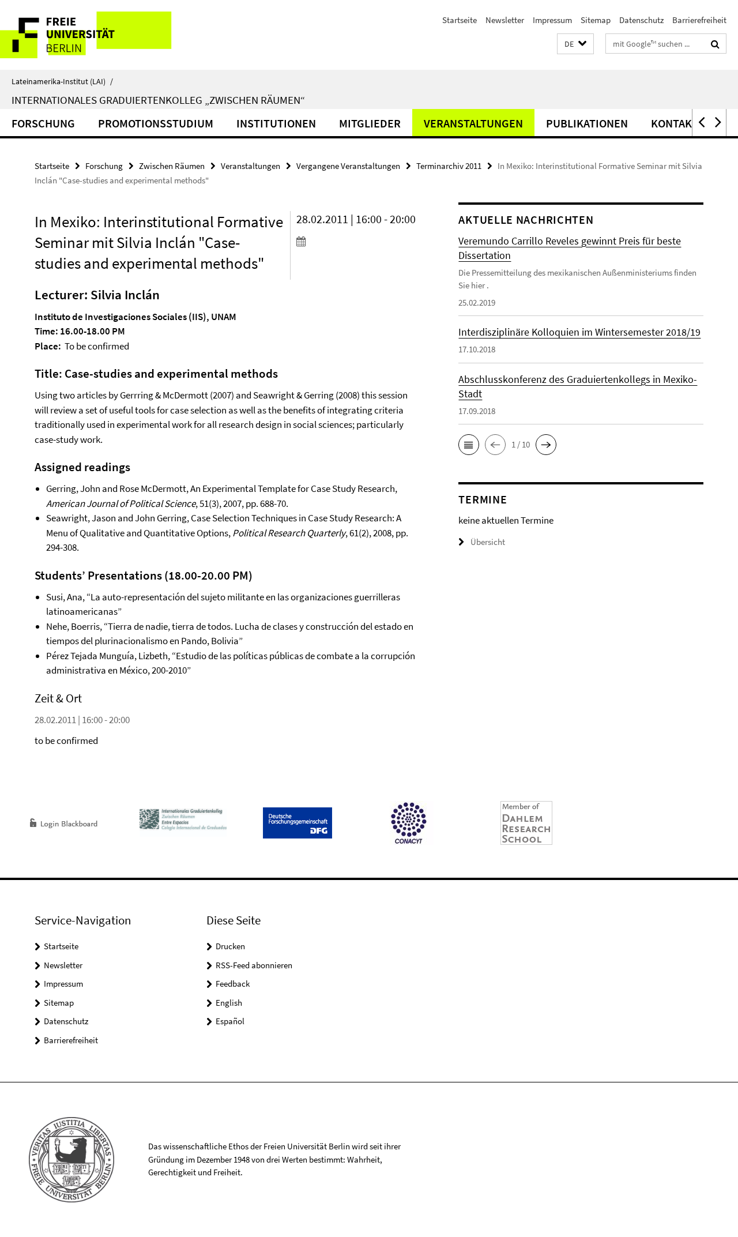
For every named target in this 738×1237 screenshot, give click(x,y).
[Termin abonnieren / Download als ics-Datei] (356, 241)
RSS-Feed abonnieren (254, 965)
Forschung (43, 123)
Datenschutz (641, 19)
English (229, 1002)
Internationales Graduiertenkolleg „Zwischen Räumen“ (158, 100)
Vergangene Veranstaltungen (348, 165)
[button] (575, 44)
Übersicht (487, 541)
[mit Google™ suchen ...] (715, 44)
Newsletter (504, 19)
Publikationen (587, 123)
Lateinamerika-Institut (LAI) (62, 81)
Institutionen (276, 123)
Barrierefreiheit (699, 19)
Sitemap (596, 19)
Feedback (233, 983)
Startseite (459, 19)
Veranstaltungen (473, 123)
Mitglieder (370, 123)
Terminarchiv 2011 (448, 165)
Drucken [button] (230, 946)
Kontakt (674, 123)
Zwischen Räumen (172, 165)
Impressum (552, 19)
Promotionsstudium (155, 123)
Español (230, 1021)
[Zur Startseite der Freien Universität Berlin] (96, 35)
